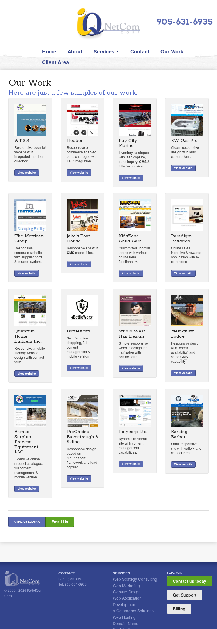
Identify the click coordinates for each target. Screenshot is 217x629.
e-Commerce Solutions (133, 610)
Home (49, 51)
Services (104, 51)
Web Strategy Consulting (135, 579)
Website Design (127, 592)
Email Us (59, 521)
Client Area (55, 62)
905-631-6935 (185, 22)
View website (27, 173)
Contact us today (189, 581)
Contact (139, 51)
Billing (179, 608)
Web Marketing (126, 585)
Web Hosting (124, 617)
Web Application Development (127, 601)
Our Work (171, 51)
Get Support (184, 595)
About (75, 51)
